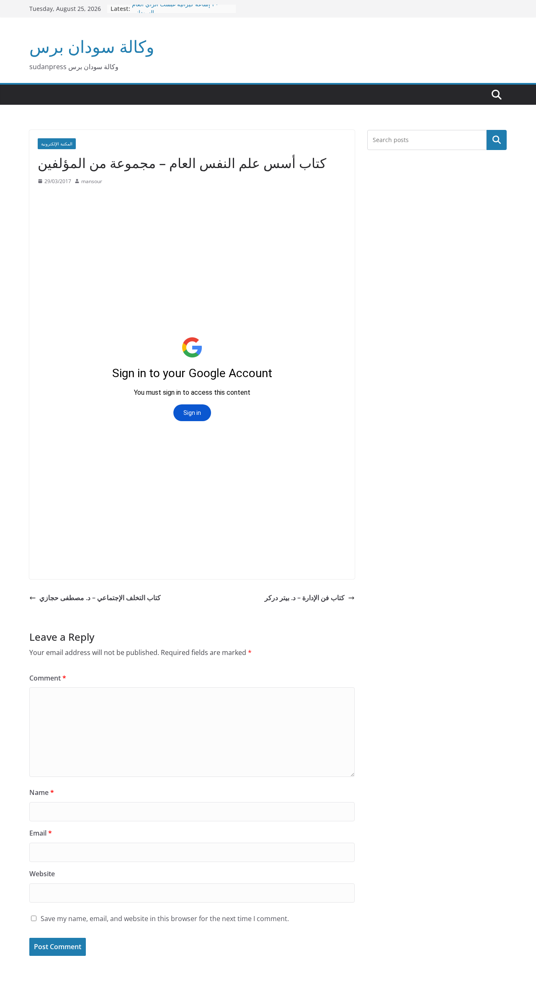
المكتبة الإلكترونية (56, 144)
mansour (91, 181)
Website (42, 873)
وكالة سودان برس (91, 46)
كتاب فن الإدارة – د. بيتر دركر (305, 597)
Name (41, 792)
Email (40, 833)
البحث (496, 140)
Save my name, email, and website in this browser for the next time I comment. (165, 918)
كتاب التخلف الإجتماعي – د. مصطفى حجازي (100, 597)
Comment (47, 678)
